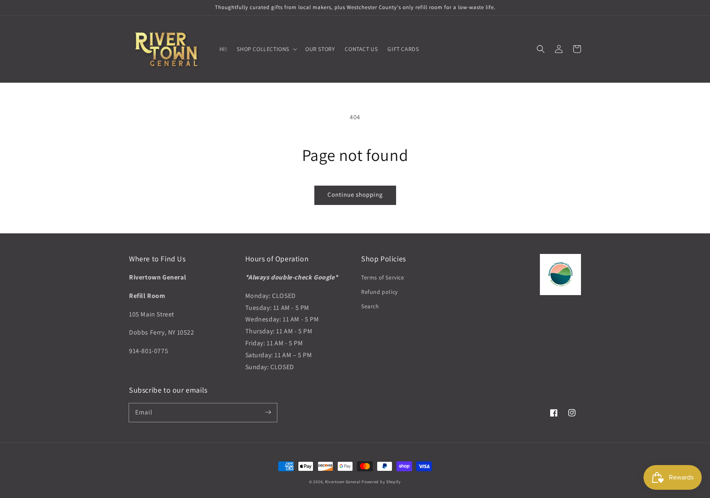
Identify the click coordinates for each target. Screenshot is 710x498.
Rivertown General (343, 481)
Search (370, 306)
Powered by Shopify (381, 481)
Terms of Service (382, 277)
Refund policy (379, 292)
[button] (541, 49)
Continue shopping (355, 194)
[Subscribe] (268, 412)
